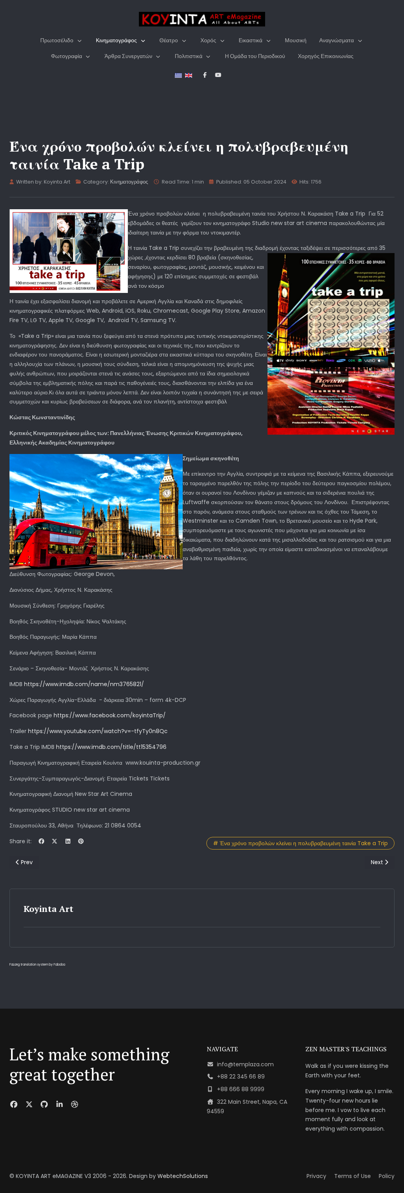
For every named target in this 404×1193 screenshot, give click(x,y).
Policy (387, 1176)
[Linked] (59, 1104)
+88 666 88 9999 (240, 1089)
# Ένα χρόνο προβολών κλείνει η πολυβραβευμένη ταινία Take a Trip (300, 843)
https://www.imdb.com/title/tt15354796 (111, 747)
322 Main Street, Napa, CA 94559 (247, 1106)
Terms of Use (352, 1176)
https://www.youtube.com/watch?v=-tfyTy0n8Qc (98, 731)
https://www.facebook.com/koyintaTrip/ (110, 715)
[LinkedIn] (67, 841)
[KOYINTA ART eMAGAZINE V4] (202, 19)
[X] (54, 841)
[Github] (44, 1104)
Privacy (316, 1176)
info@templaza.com (245, 1064)
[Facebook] (41, 841)
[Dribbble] (74, 1104)
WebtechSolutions (182, 1176)
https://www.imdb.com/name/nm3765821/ (84, 684)
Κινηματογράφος (129, 181)
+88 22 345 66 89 (241, 1076)
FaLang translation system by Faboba (37, 964)
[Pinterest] (81, 841)
